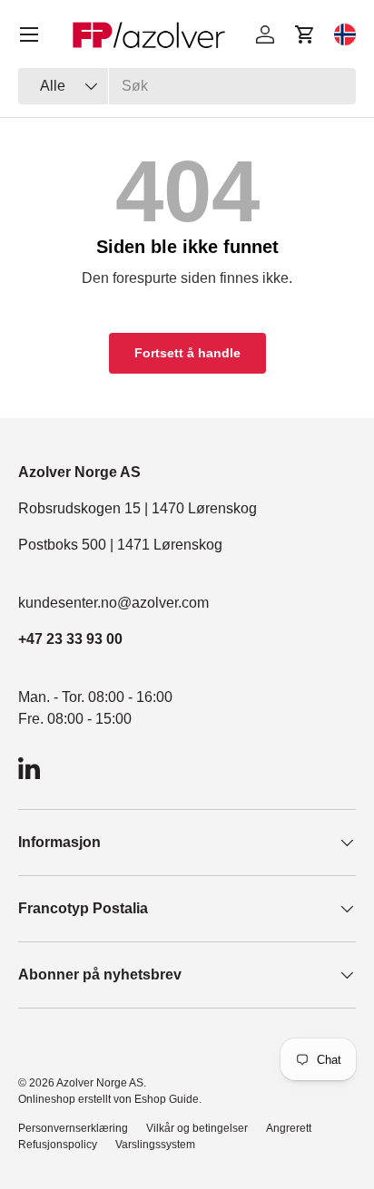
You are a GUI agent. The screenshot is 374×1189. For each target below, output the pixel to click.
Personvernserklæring (73, 1128)
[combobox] (187, 86)
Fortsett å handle (187, 353)
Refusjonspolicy (57, 1144)
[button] (305, 34)
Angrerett (288, 1128)
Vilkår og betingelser (197, 1128)
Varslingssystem (155, 1144)
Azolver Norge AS (99, 1083)
